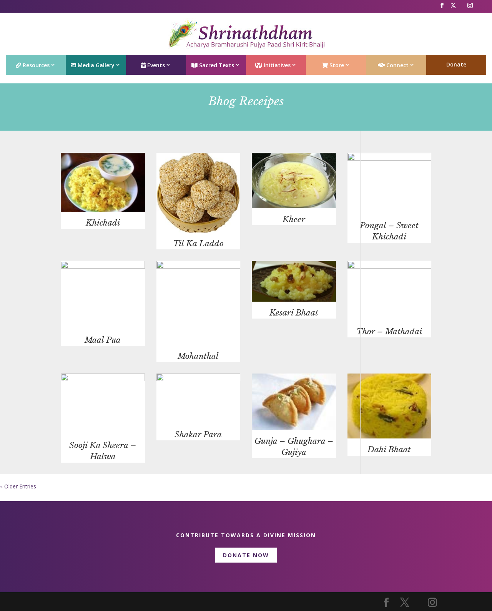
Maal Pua (103, 340)
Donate (456, 64)
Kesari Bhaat (293, 313)
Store (336, 65)
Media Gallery (95, 65)
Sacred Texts (216, 65)
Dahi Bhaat (389, 450)
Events (155, 65)
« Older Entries (18, 486)
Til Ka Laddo (198, 244)
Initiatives (276, 65)
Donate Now (246, 555)
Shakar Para (198, 435)
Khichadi (103, 223)
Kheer (294, 219)
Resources (35, 65)
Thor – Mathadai (389, 332)
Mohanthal (198, 356)
